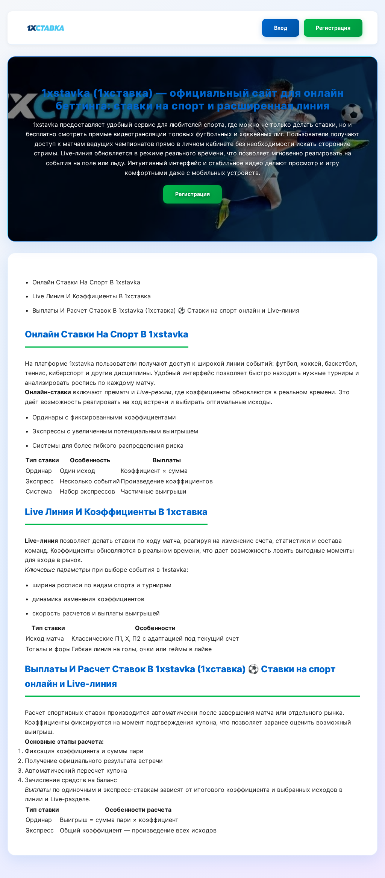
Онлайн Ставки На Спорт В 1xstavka (86, 282)
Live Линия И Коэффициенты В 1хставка (91, 296)
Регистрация (333, 27)
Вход (280, 27)
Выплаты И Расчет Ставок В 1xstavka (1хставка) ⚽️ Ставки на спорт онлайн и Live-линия (165, 310)
